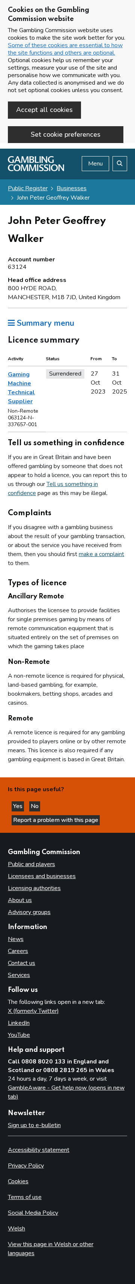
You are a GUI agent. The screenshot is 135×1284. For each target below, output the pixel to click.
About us (20, 900)
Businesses (72, 188)
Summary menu (44, 323)
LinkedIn (19, 1023)
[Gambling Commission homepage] (36, 169)
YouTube (19, 1035)
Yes (18, 806)
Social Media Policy (33, 1213)
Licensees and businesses (42, 876)
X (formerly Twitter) (33, 1011)
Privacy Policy (26, 1166)
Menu (95, 164)
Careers (18, 951)
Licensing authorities (34, 888)
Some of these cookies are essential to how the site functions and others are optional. (65, 49)
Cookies (18, 1181)
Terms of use (25, 1197)
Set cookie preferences (65, 134)
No (35, 806)
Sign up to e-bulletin (34, 1125)
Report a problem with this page (55, 820)
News (16, 939)
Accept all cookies (44, 109)
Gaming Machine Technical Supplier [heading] (21, 388)
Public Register (28, 188)
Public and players (31, 864)
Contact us (21, 963)
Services (19, 975)
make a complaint (101, 554)
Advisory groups (29, 912)
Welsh (16, 1228)
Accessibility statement (38, 1150)
